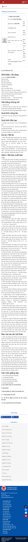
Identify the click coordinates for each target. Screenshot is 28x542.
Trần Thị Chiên (5, 469)
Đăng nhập (23, 2)
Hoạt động (5, 533)
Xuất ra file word (6, 417)
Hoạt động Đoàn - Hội (8, 524)
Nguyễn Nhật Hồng (6, 479)
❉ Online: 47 (4, 538)
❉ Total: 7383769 (5, 540)
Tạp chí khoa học (7, 516)
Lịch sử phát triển (7, 504)
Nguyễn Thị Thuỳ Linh (7, 443)
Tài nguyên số (6, 513)
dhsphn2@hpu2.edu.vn (8, 497)
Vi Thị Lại (4, 473)
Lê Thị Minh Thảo (6, 466)
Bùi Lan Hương (5, 439)
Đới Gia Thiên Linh (6, 476)
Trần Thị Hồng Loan (7, 429)
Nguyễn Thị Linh (6, 446)
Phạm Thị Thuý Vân (7, 433)
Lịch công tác (6, 511)
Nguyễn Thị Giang (6, 463)
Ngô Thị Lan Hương (7, 436)
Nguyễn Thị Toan (6, 459)
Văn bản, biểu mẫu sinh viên (9, 528)
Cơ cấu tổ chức (6, 508)
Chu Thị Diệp (5, 426)
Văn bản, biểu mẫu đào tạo (9, 526)
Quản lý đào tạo (6, 514)
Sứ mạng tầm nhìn (7, 506)
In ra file (16, 417)
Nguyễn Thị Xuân (6, 449)
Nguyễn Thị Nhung (6, 456)
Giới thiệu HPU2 (6, 503)
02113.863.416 (6, 495)
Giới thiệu (5, 531)
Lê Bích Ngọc (5, 453)
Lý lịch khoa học (6, 518)
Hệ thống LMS (6, 523)
